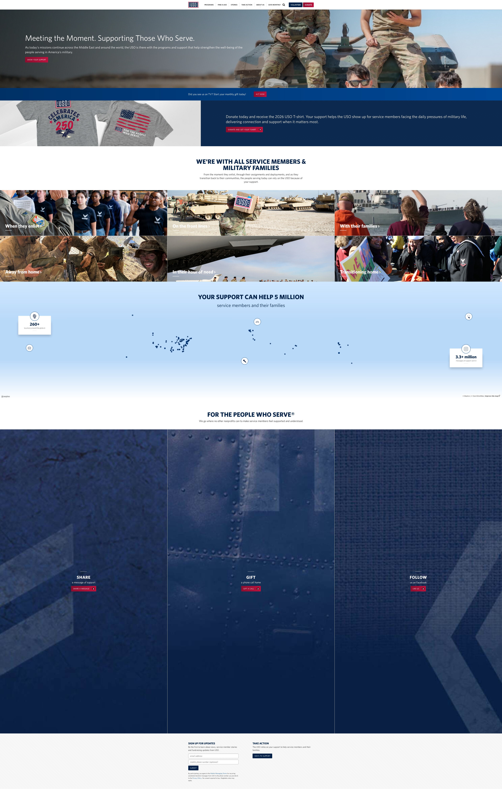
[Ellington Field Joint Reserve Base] (173, 350)
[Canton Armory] (183, 340)
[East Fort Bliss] (165, 348)
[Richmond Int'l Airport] (186, 343)
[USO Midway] (179, 339)
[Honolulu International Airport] (126, 357)
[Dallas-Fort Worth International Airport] (172, 347)
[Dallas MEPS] (172, 347)
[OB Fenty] (296, 346)
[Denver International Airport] (166, 341)
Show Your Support (36, 60)
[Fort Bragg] (185, 345)
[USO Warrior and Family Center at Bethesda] (186, 342)
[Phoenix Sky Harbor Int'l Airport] (161, 347)
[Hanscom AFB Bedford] (191, 338)
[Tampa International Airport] (182, 351)
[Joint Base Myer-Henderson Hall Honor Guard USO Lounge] (187, 342)
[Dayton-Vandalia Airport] (181, 341)
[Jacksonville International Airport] (183, 349)
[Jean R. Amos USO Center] (181, 347)
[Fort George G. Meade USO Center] (187, 341)
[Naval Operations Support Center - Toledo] (182, 339)
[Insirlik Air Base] (270, 343)
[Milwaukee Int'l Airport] (178, 338)
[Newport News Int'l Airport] (187, 343)
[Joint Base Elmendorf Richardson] (132, 315)
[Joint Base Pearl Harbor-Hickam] (126, 357)
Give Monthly (274, 5)
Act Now (260, 94)
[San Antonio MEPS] (171, 350)
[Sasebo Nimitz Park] (340, 347)
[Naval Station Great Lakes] (178, 338)
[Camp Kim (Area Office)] (338, 343)
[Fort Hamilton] (189, 340)
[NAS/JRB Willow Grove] (188, 340)
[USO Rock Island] (177, 340)
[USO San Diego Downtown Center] (157, 347)
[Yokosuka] (348, 345)
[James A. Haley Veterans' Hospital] (183, 351)
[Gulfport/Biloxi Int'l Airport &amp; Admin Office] (178, 349)
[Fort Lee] (186, 343)
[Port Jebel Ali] (285, 354)
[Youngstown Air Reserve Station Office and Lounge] (184, 339)
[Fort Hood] (171, 349)
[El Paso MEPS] (165, 348)
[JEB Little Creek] (187, 344)
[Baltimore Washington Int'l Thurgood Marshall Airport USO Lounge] (187, 341)
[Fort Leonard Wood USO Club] (175, 343)
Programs (209, 5)
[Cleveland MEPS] (183, 339)
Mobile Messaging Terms (218, 773)
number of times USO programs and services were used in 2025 (257, 335)
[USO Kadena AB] (339, 353)
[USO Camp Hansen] (339, 353)
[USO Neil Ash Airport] (157, 347)
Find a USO (222, 5)
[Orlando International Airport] (183, 351)
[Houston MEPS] (173, 350)
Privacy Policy (197, 778)
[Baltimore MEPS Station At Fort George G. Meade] (187, 341)
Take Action (246, 5)
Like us (416, 589)
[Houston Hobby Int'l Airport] (173, 350)
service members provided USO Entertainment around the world (244, 374)
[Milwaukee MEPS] (178, 337)
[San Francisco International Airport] (153, 343)
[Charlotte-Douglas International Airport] (184, 345)
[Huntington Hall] (187, 343)
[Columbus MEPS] (182, 341)
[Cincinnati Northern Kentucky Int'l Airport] (181, 341)
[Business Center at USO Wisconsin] (178, 338)
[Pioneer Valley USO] (190, 338)
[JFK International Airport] (189, 340)
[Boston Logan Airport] (191, 338)
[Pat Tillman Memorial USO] (295, 345)
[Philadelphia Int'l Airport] (188, 341)
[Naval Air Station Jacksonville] (183, 349)
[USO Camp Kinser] (339, 353)
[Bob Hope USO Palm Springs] (157, 346)
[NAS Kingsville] (186, 339)
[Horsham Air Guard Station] (188, 340)
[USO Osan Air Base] (338, 343)
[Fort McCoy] (176, 337)
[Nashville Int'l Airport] (179, 344)
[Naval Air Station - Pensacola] (179, 349)
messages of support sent (465, 360)
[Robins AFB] (182, 348)
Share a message (81, 589)
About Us (260, 5)
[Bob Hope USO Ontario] (156, 346)
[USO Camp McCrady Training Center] (184, 346)
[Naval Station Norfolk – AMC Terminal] (187, 344)
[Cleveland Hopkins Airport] (183, 339)
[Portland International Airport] (153, 335)
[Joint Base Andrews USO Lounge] (187, 342)
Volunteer (296, 5)
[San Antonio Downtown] (171, 350)
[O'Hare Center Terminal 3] (178, 339)
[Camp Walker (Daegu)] (340, 344)
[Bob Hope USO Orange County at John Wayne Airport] (156, 346)
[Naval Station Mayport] (183, 349)
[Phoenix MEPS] (160, 347)
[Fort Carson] (166, 342)
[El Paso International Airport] (165, 348)
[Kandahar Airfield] (293, 348)
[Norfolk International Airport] (186, 343)
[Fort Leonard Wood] (175, 343)
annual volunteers (29, 360)
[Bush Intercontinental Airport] (173, 350)
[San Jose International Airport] (153, 343)
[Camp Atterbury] (180, 341)
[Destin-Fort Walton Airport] (180, 349)
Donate (308, 5)
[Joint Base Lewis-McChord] (153, 333)
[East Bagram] (295, 345)
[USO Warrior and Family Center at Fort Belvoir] (186, 342)
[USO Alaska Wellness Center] (132, 315)
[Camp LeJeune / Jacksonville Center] (186, 346)
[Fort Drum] (188, 337)
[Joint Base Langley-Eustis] (187, 343)
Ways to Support (262, 756)
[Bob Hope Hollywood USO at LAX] (156, 346)
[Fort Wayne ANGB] (181, 340)
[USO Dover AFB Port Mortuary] (188, 341)
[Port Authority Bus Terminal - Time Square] (189, 340)
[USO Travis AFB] (153, 342)
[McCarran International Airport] (158, 344)
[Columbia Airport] (183, 346)
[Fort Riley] (172, 341)
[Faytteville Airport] (185, 345)
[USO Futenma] (339, 353)
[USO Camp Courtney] (339, 353)
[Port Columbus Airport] (182, 341)
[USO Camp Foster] (339, 353)
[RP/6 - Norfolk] (187, 344)
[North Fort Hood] (171, 349)
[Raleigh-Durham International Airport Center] (185, 344)
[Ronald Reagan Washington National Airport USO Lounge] (187, 342)
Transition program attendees (468, 329)
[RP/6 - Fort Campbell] (179, 344)
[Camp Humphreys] (338, 343)
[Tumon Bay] (352, 363)
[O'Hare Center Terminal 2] (178, 339)
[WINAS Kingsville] (171, 352)
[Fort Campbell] (179, 344)
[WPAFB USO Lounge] (181, 341)
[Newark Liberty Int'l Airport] (189, 340)
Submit (193, 768)
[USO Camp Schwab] (339, 353)
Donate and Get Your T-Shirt (242, 129)
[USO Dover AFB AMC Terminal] (188, 341)
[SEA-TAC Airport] (153, 333)
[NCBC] (178, 349)
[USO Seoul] (339, 344)
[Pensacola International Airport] (179, 349)
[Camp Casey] (338, 343)
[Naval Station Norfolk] (187, 343)
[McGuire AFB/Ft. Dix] (188, 341)
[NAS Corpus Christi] (171, 352)
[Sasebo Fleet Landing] (340, 347)
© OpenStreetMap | (478, 396)
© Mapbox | (467, 396)
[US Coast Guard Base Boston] (191, 338)
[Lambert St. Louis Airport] (177, 342)
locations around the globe (34, 328)
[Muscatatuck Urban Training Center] (178, 343)
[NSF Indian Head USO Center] (186, 342)
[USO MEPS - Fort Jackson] (184, 346)
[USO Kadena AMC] (339, 353)
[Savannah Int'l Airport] (183, 348)
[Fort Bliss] (165, 348)
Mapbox (5, 396)
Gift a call (248, 589)
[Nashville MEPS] (179, 344)
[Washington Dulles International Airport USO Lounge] (186, 342)
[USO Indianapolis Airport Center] (180, 341)
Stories (234, 5)
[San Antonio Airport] (171, 350)
